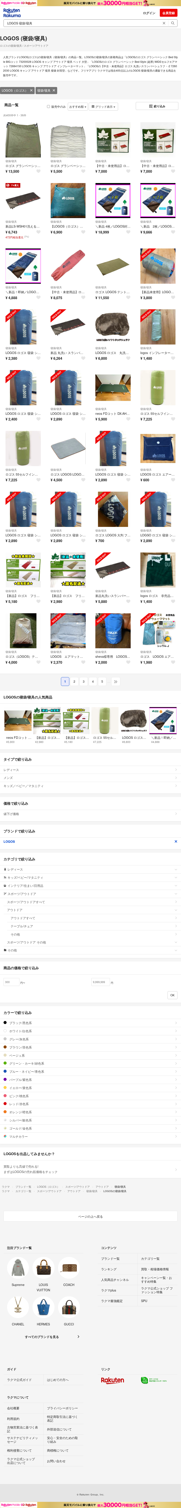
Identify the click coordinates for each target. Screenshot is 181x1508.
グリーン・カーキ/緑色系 (26, 1063)
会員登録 (168, 13)
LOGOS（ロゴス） (15, 90)
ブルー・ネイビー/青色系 (26, 1071)
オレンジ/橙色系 (20, 1112)
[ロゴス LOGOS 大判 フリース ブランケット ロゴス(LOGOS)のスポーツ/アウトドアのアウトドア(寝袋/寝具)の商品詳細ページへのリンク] (113, 509)
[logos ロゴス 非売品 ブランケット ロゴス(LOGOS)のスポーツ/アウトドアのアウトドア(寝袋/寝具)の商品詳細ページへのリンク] (158, 570)
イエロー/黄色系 (20, 1088)
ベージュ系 (16, 1055)
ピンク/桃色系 (18, 1096)
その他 (15, 934)
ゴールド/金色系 (20, 1128)
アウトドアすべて (23, 918)
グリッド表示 (103, 106)
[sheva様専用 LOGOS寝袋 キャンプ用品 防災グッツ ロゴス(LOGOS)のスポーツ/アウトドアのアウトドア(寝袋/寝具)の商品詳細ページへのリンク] (113, 630)
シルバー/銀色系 (20, 1120)
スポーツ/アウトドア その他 (26, 942)
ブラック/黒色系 (20, 1023)
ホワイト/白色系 (20, 1031)
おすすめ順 (77, 106)
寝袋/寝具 (44, 90)
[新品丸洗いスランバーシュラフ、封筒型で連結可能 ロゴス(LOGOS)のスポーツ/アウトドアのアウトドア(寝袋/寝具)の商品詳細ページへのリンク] (113, 570)
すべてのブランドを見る (42, 1336)
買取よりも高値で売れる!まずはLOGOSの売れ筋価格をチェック (31, 1169)
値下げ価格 (11, 813)
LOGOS (9, 841)
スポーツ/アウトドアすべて (26, 902)
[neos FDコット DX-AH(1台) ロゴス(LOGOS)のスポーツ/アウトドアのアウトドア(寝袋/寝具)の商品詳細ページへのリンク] (113, 387)
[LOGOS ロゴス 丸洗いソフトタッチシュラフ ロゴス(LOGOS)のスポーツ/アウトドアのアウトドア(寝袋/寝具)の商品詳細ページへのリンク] (113, 327)
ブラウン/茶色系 (20, 1047)
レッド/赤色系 (18, 1104)
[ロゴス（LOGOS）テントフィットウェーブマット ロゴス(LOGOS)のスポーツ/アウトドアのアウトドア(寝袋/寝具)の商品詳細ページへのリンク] (23, 630)
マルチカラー (18, 1136)
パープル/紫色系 (20, 1079)
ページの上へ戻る (90, 1216)
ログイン (149, 13)
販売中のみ (58, 106)
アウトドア (15, 910)
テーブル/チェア (22, 926)
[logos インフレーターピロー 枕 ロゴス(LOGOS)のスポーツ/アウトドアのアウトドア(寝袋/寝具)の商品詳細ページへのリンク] (158, 327)
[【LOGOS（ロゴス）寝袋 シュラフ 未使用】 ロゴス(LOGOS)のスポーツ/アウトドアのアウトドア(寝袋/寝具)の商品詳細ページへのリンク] (68, 200)
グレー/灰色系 (18, 1039)
